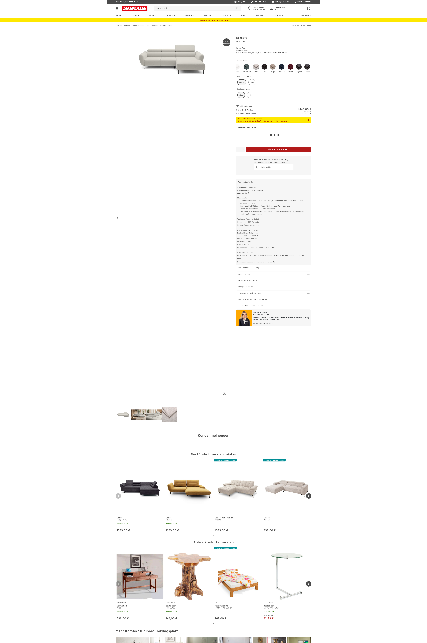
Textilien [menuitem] (189, 15)
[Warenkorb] (308, 8)
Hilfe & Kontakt (260, 2)
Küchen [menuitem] (135, 15)
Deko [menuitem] (243, 15)
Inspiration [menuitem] (305, 15)
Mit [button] (250, 95)
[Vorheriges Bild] (117, 218)
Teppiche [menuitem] (226, 15)
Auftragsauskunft (282, 2)
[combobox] (240, 149)
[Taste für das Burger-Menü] (117, 8)
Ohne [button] (241, 95)
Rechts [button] (242, 82)
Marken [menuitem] (260, 15)
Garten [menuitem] (152, 15)
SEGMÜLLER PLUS (304, 2)
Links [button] (252, 82)
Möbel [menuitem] (119, 15)
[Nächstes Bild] (227, 218)
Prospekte (242, 2)
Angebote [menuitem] (278, 15)
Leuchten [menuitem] (170, 15)
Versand (308, 114)
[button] (225, 394)
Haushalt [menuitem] (208, 15)
